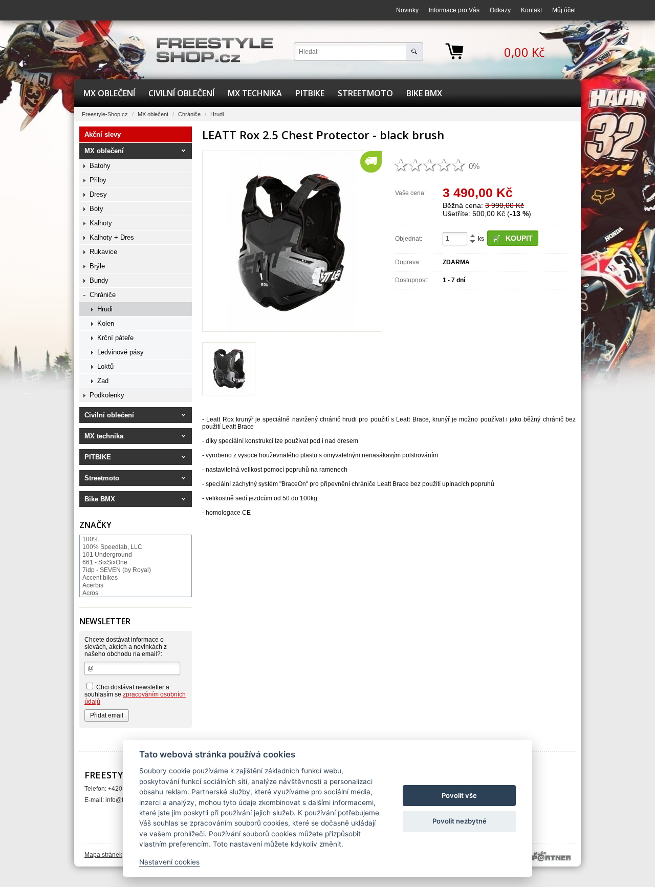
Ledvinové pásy (120, 352)
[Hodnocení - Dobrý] (430, 165)
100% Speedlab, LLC (112, 547)
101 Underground (107, 554)
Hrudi (217, 114)
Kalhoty (101, 223)
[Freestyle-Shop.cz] (214, 49)
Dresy (98, 194)
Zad (102, 381)
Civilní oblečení (181, 93)
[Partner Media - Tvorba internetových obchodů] (551, 856)
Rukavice (103, 252)
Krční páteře (115, 338)
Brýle (97, 266)
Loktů (105, 366)
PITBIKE (309, 93)
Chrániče (189, 114)
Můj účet (564, 10)
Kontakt (531, 10)
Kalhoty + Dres (112, 237)
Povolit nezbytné (459, 821)
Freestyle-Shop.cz (105, 114)
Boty (96, 209)
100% (90, 539)
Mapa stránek (103, 854)
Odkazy (500, 10)
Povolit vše (459, 795)
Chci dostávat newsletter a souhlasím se (135, 694)
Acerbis (92, 585)
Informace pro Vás (454, 10)
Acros (90, 593)
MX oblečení (109, 93)
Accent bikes (100, 577)
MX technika (255, 93)
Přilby (98, 180)
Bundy (99, 280)
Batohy (100, 166)
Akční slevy (102, 134)
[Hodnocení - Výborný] (458, 165)
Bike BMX (424, 93)
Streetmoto (365, 93)
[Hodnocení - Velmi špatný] (401, 165)
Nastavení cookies (169, 862)
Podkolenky (107, 395)
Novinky (407, 10)
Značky (95, 525)
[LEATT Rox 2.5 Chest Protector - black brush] (292, 241)
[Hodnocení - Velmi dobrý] (444, 165)
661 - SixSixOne (104, 562)
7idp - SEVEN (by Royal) (116, 570)
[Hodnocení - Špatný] (415, 165)
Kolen (105, 323)
